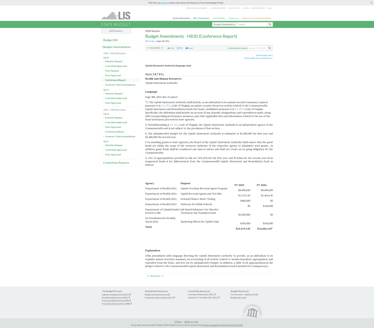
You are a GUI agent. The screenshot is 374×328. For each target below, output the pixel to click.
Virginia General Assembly (196, 8)
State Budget (219, 18)
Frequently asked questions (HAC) (159, 297)
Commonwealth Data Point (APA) (115, 300)
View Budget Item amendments (258, 58)
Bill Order (150, 41)
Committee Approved (116, 66)
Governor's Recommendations (120, 84)
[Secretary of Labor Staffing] (162, 48)
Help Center (162, 2)
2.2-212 (174, 124)
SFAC (211, 294)
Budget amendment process (156, 294)
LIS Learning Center (218, 8)
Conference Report (115, 80)
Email (190, 48)
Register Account (258, 8)
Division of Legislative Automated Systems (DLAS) (222, 325)
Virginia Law (233, 18)
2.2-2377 (239, 109)
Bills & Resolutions (201, 18)
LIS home (245, 8)
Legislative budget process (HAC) (115, 294)
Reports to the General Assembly (256, 18)
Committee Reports (116, 162)
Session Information (181, 18)
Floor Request (112, 70)
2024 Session (115, 31)
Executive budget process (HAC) (115, 297)
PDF (181, 48)
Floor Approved (113, 75)
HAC (206, 294)
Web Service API (251, 294)
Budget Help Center (239, 297)
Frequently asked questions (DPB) (116, 304)
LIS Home (178, 322)
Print (171, 48)
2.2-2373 (165, 105)
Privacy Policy (234, 8)
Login (270, 8)
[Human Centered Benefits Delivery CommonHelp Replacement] (148, 48)
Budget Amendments (224, 24)
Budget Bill (110, 40)
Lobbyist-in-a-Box (191, 322)
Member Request (114, 61)
